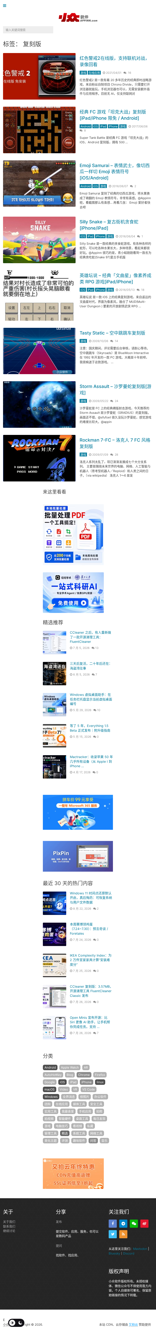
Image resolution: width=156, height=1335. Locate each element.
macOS (49, 1089)
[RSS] (123, 1234)
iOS (95, 126)
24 (116, 401)
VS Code (88, 1089)
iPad (103, 126)
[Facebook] (113, 1224)
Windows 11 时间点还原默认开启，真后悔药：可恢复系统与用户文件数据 (91, 897)
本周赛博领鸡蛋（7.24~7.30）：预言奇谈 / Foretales (89, 928)
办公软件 (100, 1097)
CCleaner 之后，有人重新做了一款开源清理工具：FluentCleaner (90, 637)
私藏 (90, 1126)
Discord (128, 1253)
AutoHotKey (53, 1075)
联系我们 (9, 1226)
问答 (93, 1141)
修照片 (84, 1097)
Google (49, 1082)
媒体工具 (79, 1104)
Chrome (84, 1075)
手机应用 (85, 1111)
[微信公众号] (134, 1224)
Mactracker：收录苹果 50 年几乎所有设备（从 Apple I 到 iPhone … (91, 761)
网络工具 (96, 1133)
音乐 (104, 1141)
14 (116, 341)
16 (129, 72)
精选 (65, 1133)
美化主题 (50, 1141)
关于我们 (9, 1222)
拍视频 (49, 1119)
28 (116, 454)
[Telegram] (123, 1224)
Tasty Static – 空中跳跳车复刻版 (112, 333)
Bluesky (114, 1253)
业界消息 (69, 1097)
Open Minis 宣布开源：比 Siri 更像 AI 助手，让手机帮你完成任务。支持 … (90, 1022)
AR (86, 1067)
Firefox (100, 1075)
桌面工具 (82, 1119)
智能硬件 (65, 1119)
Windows (51, 1097)
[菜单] (5, 6)
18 (142, 289)
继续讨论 (9, 1231)
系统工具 (79, 1133)
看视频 (77, 1126)
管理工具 (50, 1133)
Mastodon (140, 1249)
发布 (59, 1222)
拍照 (99, 1111)
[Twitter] (113, 1234)
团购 (47, 1104)
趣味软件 (79, 1141)
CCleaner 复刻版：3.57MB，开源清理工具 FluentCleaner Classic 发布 (91, 991)
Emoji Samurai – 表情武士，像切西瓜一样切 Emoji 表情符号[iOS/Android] (115, 172)
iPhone (113, 126)
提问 (59, 1246)
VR (75, 1089)
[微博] (144, 1224)
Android (85, 126)
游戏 (83, 72)
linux (100, 1082)
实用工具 (50, 1111)
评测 (65, 1141)
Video (64, 1089)
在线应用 (94, 72)
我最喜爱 (68, 1111)
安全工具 (96, 1104)
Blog (70, 1075)
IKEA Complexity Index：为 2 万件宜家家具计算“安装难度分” (91, 960)
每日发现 (99, 1119)
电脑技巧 (62, 1126)
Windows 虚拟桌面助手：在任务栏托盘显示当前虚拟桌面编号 (91, 699)
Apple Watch (70, 1067)
